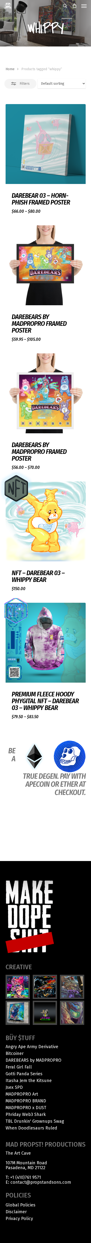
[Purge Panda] (45, 987)
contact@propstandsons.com (40, 1182)
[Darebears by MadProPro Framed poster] (46, 265)
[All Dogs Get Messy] (18, 1013)
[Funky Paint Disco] (73, 987)
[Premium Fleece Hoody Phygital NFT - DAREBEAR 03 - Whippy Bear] (46, 643)
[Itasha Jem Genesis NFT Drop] (18, 987)
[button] (84, 5)
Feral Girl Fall (19, 1067)
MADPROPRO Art (22, 1094)
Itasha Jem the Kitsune (29, 1080)
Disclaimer (16, 1211)
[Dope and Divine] (73, 1013)
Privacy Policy (19, 1218)
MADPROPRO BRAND (26, 1100)
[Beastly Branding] (45, 1013)
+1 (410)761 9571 (25, 1177)
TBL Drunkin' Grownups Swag (35, 1121)
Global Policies (20, 1205)
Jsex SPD (14, 1087)
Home (10, 69)
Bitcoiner (15, 1053)
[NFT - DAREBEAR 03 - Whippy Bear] (46, 521)
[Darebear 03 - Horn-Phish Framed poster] (46, 144)
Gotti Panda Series (24, 1073)
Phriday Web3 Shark (26, 1114)
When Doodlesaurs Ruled (31, 1128)
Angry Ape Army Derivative (32, 1046)
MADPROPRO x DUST (26, 1107)
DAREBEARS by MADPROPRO (33, 1060)
